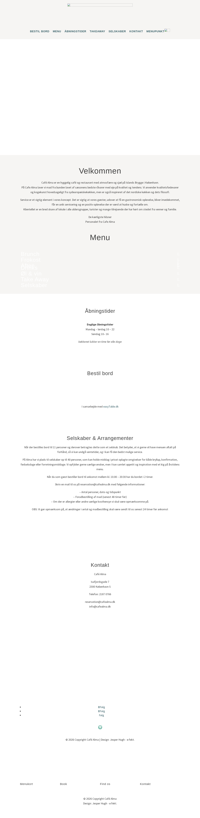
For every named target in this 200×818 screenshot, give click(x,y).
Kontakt (136, 31)
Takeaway (97, 31)
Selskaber (117, 31)
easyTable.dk (111, 406)
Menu (57, 31)
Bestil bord (39, 31)
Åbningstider (75, 31)
